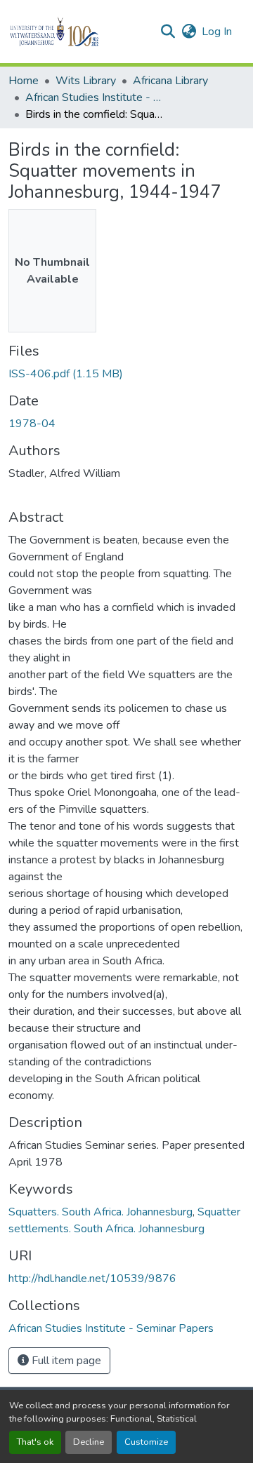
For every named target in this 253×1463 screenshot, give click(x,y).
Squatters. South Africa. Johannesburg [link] (100, 1212)
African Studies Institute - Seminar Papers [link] (95, 97)
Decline (88, 1442)
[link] (126, 373)
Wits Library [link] (86, 80)
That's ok (35, 1442)
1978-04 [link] (32, 423)
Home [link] (23, 80)
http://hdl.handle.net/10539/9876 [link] (92, 1278)
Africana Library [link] (170, 80)
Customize (146, 1442)
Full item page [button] (65, 1360)
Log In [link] (217, 31)
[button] (78, 31)
